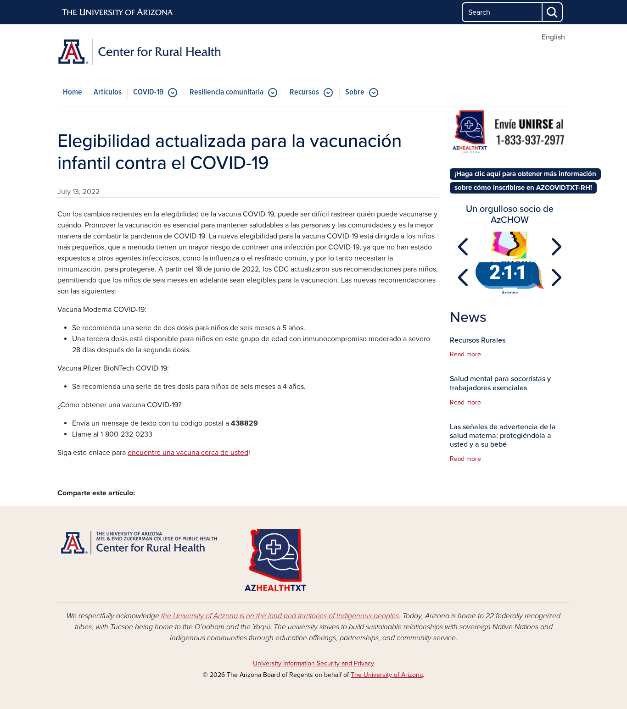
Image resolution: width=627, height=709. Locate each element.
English (553, 37)
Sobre (354, 92)
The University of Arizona (387, 675)
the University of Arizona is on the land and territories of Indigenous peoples (280, 615)
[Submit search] (553, 12)
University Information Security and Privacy (313, 663)
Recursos (304, 92)
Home (72, 92)
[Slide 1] (510, 257)
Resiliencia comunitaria (226, 92)
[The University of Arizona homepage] (118, 12)
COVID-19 (148, 92)
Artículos (108, 92)
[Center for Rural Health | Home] (139, 52)
